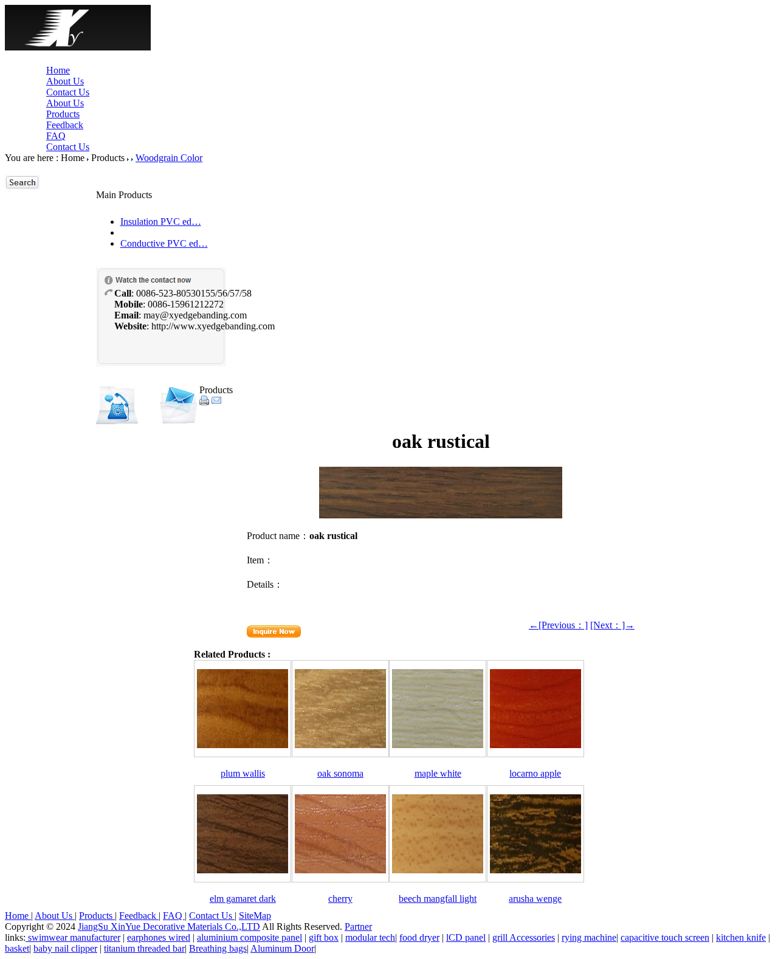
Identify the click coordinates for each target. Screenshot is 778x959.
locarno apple (535, 773)
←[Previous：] (558, 625)
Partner (358, 926)
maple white (438, 773)
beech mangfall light (438, 898)
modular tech (370, 937)
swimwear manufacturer (73, 937)
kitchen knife (741, 937)
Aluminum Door (282, 948)
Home (58, 70)
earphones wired (158, 937)
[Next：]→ (612, 625)
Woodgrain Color (169, 158)
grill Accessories (523, 937)
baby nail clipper (65, 948)
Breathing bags (218, 948)
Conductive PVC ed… (164, 243)
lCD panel (466, 937)
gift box (324, 937)
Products (63, 114)
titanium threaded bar (144, 948)
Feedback (64, 125)
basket (17, 948)
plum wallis (243, 773)
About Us (65, 81)
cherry (340, 898)
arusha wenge (535, 898)
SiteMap (255, 915)
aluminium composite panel (249, 937)
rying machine (589, 937)
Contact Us (67, 92)
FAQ (56, 136)
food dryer (419, 937)
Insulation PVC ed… (160, 221)
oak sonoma (340, 773)
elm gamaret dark (243, 898)
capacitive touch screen (665, 937)
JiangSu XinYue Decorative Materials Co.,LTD (169, 926)
